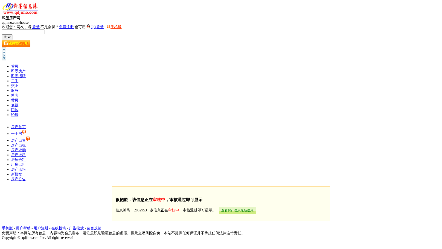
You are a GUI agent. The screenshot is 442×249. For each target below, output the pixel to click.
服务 (14, 90)
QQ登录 (97, 27)
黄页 (14, 100)
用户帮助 (23, 228)
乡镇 (14, 105)
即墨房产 (18, 71)
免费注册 (66, 27)
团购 (14, 110)
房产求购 (18, 150)
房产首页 (18, 127)
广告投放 (76, 228)
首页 (14, 66)
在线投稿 (58, 228)
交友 (14, 86)
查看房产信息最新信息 (237, 210)
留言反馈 (94, 228)
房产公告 (18, 179)
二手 (14, 81)
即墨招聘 (18, 76)
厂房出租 (18, 164)
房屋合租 (18, 160)
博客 (14, 95)
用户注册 (41, 228)
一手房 (16, 134)
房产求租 (18, 155)
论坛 (14, 115)
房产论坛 (18, 169)
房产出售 (18, 140)
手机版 (116, 27)
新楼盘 (16, 174)
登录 (36, 27)
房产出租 (18, 145)
